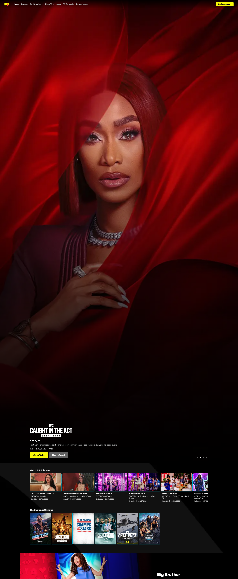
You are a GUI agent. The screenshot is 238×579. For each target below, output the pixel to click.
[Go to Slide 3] (203, 457)
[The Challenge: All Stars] (62, 528)
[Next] (204, 488)
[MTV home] (6, 4)
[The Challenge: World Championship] (149, 528)
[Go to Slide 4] (206, 457)
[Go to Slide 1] (197, 457)
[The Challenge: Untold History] (127, 528)
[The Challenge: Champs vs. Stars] (83, 528)
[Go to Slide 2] (200, 457)
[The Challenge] (40, 528)
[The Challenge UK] (105, 528)
